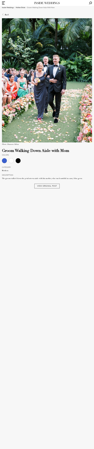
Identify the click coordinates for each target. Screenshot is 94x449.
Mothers (5, 171)
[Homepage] (47, 3)
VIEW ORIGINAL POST (47, 186)
